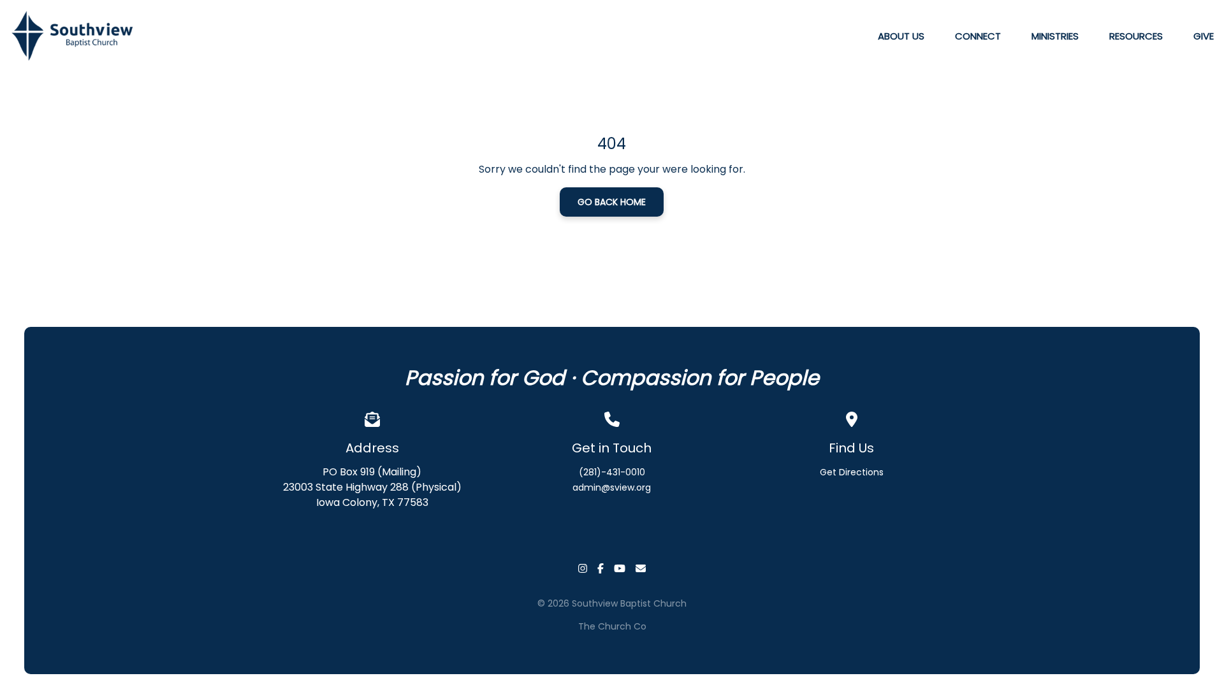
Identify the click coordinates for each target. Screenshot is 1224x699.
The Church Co (612, 626)
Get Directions (852, 472)
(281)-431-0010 (612, 472)
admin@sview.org (611, 487)
